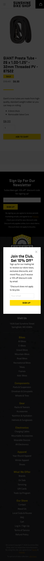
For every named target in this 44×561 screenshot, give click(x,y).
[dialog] (22, 280)
